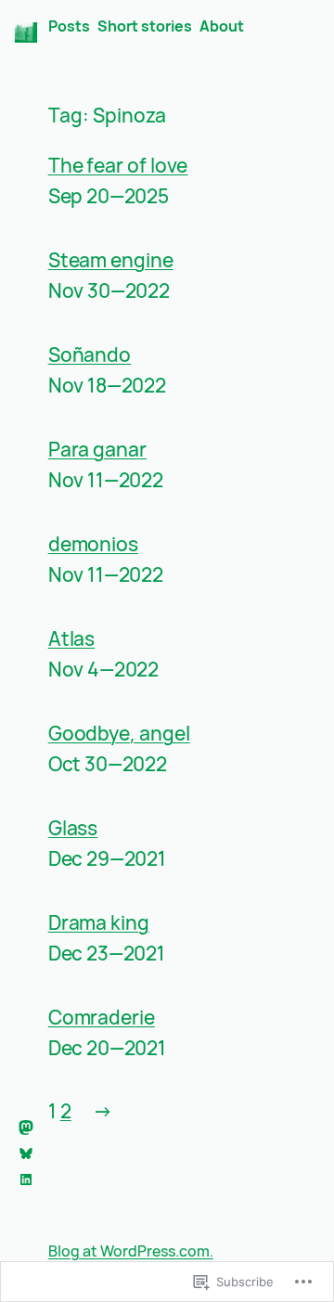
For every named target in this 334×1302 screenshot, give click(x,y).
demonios (93, 545)
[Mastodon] (26, 1127)
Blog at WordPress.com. (130, 1251)
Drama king (98, 923)
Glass (73, 829)
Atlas (72, 639)
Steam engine (110, 261)
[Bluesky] (26, 1153)
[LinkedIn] (26, 1179)
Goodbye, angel (119, 734)
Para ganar (97, 450)
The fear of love (118, 166)
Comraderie (101, 1018)
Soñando (89, 355)
